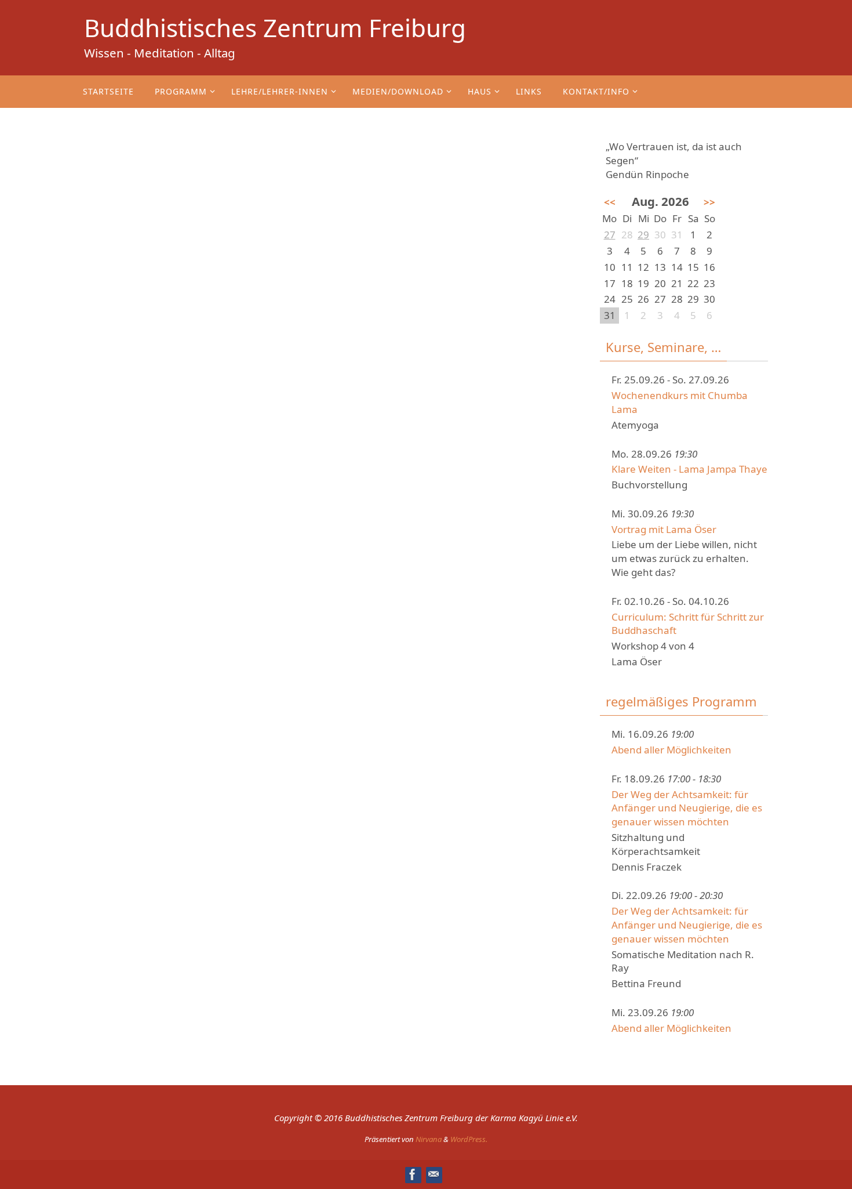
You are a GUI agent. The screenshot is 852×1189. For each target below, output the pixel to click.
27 (610, 234)
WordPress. (468, 1139)
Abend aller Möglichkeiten (671, 749)
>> (709, 202)
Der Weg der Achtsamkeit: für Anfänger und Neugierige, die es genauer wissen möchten (686, 808)
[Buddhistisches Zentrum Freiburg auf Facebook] (412, 1174)
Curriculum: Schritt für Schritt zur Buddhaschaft (687, 623)
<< (610, 202)
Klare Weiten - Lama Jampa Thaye (689, 469)
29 (643, 234)
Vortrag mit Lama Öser (663, 529)
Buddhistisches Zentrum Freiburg (275, 28)
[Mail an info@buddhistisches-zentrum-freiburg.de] (433, 1174)
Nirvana (429, 1139)
